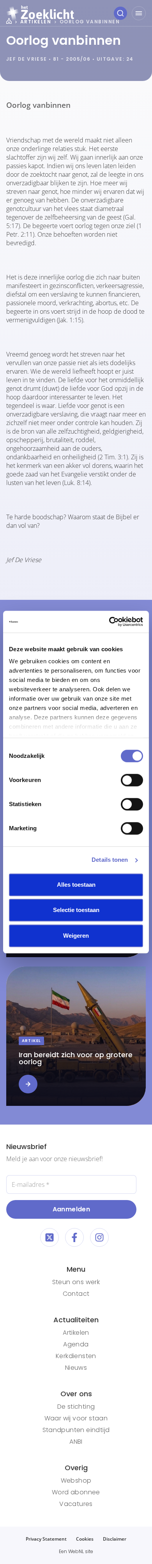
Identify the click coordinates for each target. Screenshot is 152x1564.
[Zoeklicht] (40, 13)
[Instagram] (99, 1237)
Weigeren (76, 935)
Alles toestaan (76, 884)
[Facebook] (74, 1237)
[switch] (132, 780)
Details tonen (110, 859)
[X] (49, 1237)
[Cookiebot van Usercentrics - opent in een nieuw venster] (109, 622)
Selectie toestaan (76, 910)
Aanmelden (71, 1209)
